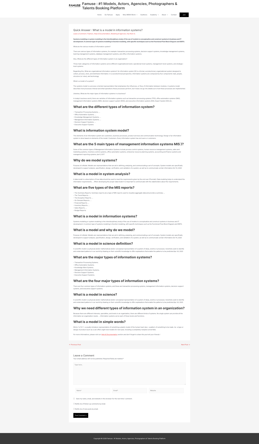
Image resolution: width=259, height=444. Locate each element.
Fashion (90, 34)
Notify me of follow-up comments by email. (90, 404)
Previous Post (75, 344)
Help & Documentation (102, 34)
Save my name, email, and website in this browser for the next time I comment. (104, 399)
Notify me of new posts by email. (86, 409)
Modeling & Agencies (118, 34)
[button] (136, 15)
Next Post (185, 344)
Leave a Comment (79, 34)
